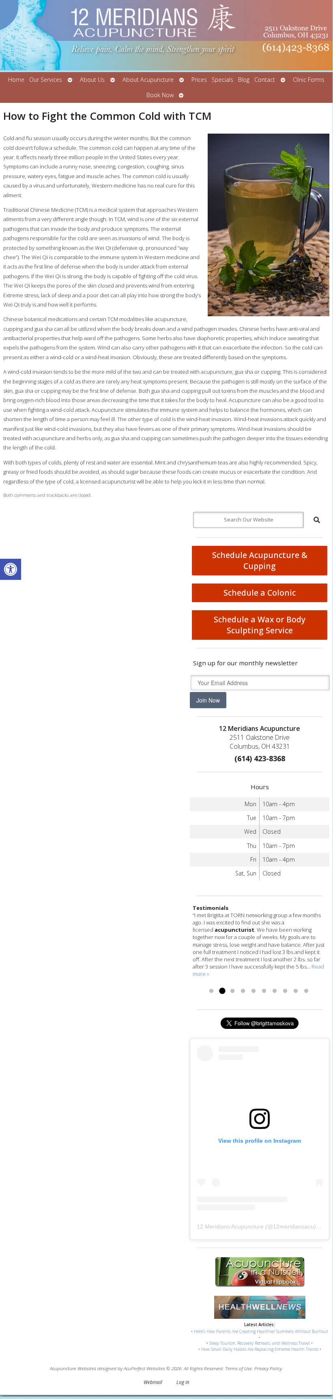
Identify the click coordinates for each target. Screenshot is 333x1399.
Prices (199, 79)
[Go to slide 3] (232, 991)
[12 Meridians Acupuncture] (166, 36)
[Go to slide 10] (306, 991)
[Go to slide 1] (211, 991)
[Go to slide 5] (253, 991)
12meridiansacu (293, 1226)
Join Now (208, 700)
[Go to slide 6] (264, 991)
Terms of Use (238, 1368)
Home (16, 79)
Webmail (153, 1382)
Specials (222, 79)
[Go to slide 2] (222, 991)
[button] (10, 569)
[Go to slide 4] (243, 991)
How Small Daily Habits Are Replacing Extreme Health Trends (259, 1349)
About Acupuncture (148, 79)
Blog (243, 79)
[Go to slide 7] (275, 991)
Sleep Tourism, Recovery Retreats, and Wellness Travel (259, 1343)
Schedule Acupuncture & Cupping (259, 560)
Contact (264, 79)
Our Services (45, 79)
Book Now (160, 95)
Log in (182, 1382)
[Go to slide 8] (285, 991)
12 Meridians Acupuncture (230, 1226)
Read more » (226, 981)
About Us (92, 79)
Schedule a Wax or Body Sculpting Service (259, 625)
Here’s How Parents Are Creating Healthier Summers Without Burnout (261, 1331)
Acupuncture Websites (73, 1368)
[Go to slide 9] (296, 991)
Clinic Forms (308, 79)
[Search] (317, 520)
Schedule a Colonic (259, 592)
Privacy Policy (268, 1368)
